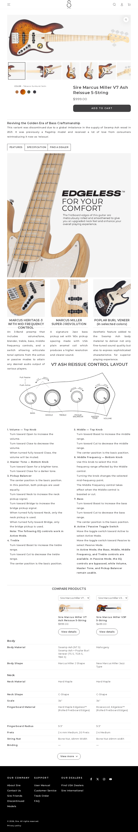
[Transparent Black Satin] (34, 92)
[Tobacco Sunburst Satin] (23, 92)
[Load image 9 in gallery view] (34, 71)
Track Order (41, 795)
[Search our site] (114, 4)
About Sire (14, 785)
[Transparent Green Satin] (28, 92)
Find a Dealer (59, 147)
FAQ (37, 801)
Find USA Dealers (72, 785)
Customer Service (45, 790)
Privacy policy (14, 826)
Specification (36, 147)
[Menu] (9, 4)
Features (16, 147)
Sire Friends (14, 795)
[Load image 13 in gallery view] (107, 71)
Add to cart (101, 108)
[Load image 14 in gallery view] (125, 71)
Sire (17, 821)
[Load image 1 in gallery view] (16, 71)
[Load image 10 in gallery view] (52, 71)
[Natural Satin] (17, 92)
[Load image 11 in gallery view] (71, 71)
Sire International (72, 790)
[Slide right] (91, 71)
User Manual (42, 785)
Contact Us (14, 790)
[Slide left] (46, 71)
